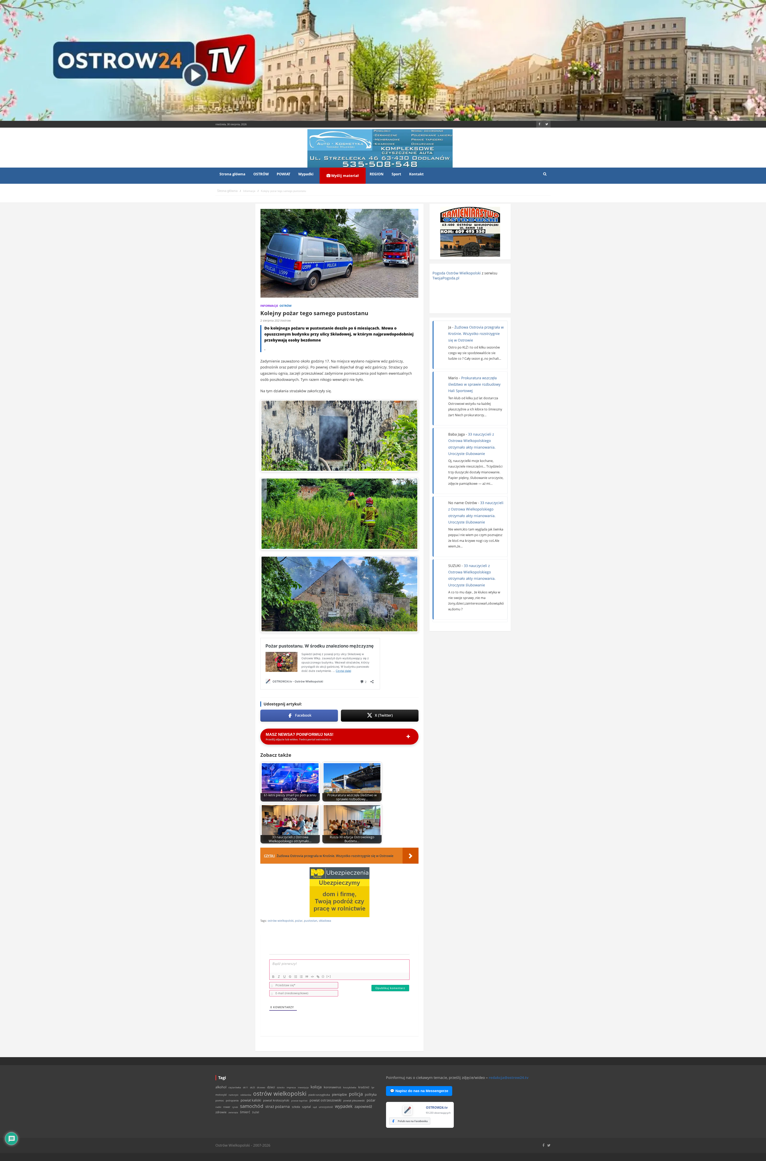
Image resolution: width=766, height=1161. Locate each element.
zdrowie (220, 1112)
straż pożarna (277, 1106)
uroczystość (326, 1107)
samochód (251, 1106)
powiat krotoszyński (276, 1100)
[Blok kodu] (312, 976)
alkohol (220, 1087)
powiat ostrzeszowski (325, 1100)
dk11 (245, 1087)
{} (323, 976)
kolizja (316, 1086)
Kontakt (416, 174)
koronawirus (332, 1087)
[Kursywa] (279, 976)
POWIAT (283, 174)
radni (218, 1106)
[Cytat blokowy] (307, 976)
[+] (329, 976)
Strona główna (232, 174)
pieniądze (339, 1094)
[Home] (227, 191)
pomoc (219, 1100)
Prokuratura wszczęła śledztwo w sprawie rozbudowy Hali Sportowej (474, 384)
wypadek (343, 1106)
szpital (306, 1107)
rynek (235, 1107)
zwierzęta (233, 1112)
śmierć (245, 1112)
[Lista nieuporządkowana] (301, 976)
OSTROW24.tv (437, 1107)
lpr (372, 1087)
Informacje (269, 306)
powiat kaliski (251, 1100)
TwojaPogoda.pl (445, 278)
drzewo (261, 1087)
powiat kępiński (299, 1100)
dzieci (271, 1087)
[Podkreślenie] (284, 976)
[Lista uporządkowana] (295, 976)
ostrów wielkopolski (281, 921)
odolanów (245, 1094)
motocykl (221, 1094)
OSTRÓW (261, 174)
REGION (377, 174)
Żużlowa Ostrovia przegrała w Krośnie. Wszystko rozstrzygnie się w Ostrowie (476, 334)
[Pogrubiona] (273, 976)
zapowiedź (363, 1106)
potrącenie (232, 1100)
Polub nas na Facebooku (413, 1121)
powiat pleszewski (354, 1100)
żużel (255, 1112)
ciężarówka (234, 1087)
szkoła (296, 1107)
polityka (371, 1094)
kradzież (363, 1087)
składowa (325, 921)
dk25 (252, 1087)
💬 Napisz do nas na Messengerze (419, 1091)
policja (356, 1094)
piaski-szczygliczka (319, 1094)
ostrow (286, 320)
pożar (299, 921)
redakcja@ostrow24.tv (508, 1077)
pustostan (310, 921)
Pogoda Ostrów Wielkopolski (456, 273)
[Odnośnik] (318, 976)
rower (226, 1107)
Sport (396, 174)
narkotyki (233, 1094)
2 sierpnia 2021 (270, 320)
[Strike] (290, 976)
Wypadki (306, 174)
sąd (315, 1107)
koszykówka (349, 1087)
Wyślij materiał (344, 175)
